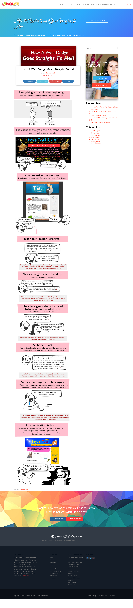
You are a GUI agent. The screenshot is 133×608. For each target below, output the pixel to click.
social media (95, 137)
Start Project (103, 85)
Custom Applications (73, 564)
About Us (69, 4)
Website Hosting (72, 575)
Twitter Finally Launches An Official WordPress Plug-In (66, 35)
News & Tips (53, 562)
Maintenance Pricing (55, 571)
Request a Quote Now (97, 20)
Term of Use (102, 596)
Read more (25, 576)
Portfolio (95, 4)
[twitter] (123, 4)
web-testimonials (96, 144)
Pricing (77, 4)
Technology (95, 139)
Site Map (112, 596)
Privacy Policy (91, 596)
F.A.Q (51, 564)
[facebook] (120, 4)
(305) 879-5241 (103, 78)
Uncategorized (24, 489)
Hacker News (95, 133)
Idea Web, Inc (30, 596)
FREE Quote (104, 4)
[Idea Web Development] (10, 4)
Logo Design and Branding (75, 562)
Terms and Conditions (56, 569)
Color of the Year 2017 (98, 116)
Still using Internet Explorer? (100, 122)
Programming (95, 135)
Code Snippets (95, 131)
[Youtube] (126, 4)
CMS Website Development (75, 557)
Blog (51, 566)
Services (86, 4)
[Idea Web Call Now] (115, 57)
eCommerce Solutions (74, 560)
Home (61, 4)
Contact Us (114, 4)
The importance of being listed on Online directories (29, 35)
